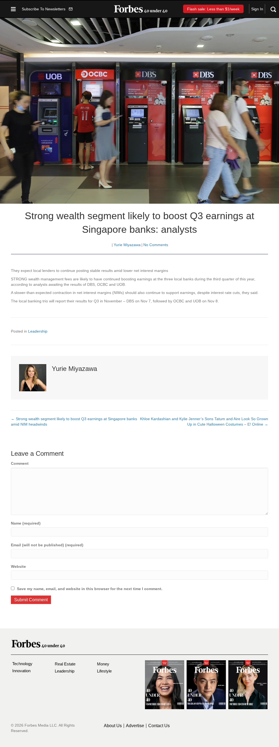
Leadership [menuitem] (64, 671)
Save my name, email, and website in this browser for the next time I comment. (89, 589)
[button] (47, 9)
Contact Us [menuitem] (159, 726)
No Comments (155, 245)
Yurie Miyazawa (127, 245)
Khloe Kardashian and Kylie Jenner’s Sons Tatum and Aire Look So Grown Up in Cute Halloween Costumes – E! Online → (204, 421)
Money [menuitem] (103, 664)
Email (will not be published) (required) (47, 545)
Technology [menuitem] (22, 663)
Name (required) (26, 523)
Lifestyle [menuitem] (104, 671)
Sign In (257, 9)
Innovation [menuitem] (21, 670)
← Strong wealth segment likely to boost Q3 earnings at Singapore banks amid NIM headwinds (74, 421)
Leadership (37, 331)
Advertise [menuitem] (135, 726)
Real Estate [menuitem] (65, 664)
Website (18, 566)
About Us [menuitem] (113, 726)
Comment (20, 463)
